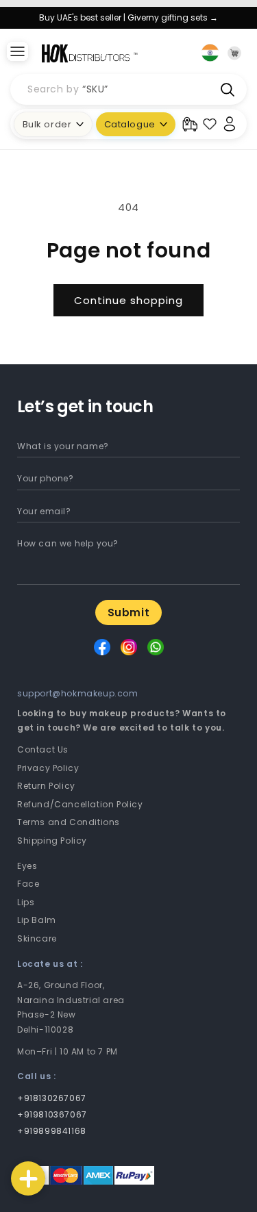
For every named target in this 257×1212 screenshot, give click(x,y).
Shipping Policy (52, 840)
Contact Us (43, 749)
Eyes (27, 866)
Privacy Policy (48, 768)
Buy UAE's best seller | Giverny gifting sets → (128, 17)
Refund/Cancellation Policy (80, 804)
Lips (25, 902)
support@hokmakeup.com (77, 693)
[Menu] (17, 53)
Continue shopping (128, 300)
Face (28, 883)
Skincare (37, 938)
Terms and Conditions (68, 822)
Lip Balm (36, 920)
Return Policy (46, 786)
